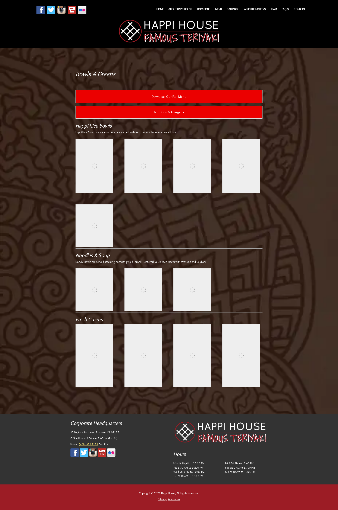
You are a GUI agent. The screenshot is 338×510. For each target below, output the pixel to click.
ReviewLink (174, 499)
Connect (299, 9)
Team (274, 9)
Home (160, 9)
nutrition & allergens (169, 112)
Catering (232, 9)
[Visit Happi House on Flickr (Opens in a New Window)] (82, 13)
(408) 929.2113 (88, 444)
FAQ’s (285, 9)
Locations (203, 9)
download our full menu (169, 96)
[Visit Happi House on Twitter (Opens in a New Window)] (51, 13)
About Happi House (180, 9)
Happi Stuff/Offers (254, 9)
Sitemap (162, 499)
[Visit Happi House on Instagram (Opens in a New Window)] (61, 13)
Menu (218, 9)
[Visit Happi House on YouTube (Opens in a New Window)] (72, 13)
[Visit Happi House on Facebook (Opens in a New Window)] (40, 13)
